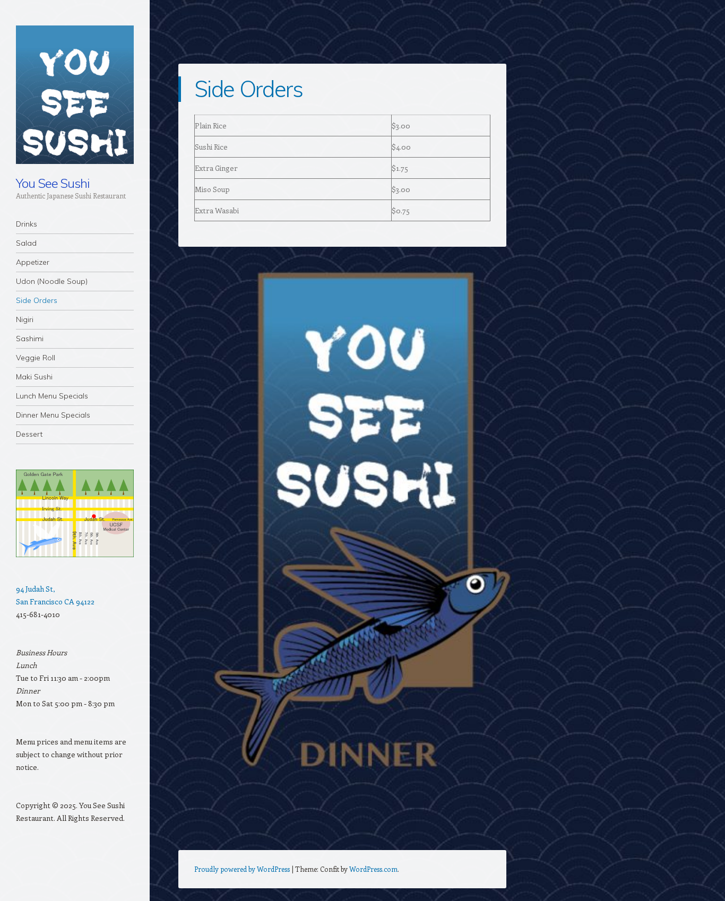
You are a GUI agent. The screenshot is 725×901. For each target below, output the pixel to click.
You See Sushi (52, 183)
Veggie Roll (35, 357)
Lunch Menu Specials (52, 396)
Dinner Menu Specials (53, 415)
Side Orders (36, 300)
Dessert (29, 434)
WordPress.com (373, 868)
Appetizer (32, 262)
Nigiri (24, 319)
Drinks (26, 224)
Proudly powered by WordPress (242, 868)
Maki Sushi (34, 377)
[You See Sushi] (75, 94)
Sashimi (30, 338)
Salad (26, 243)
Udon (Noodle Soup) (52, 281)
